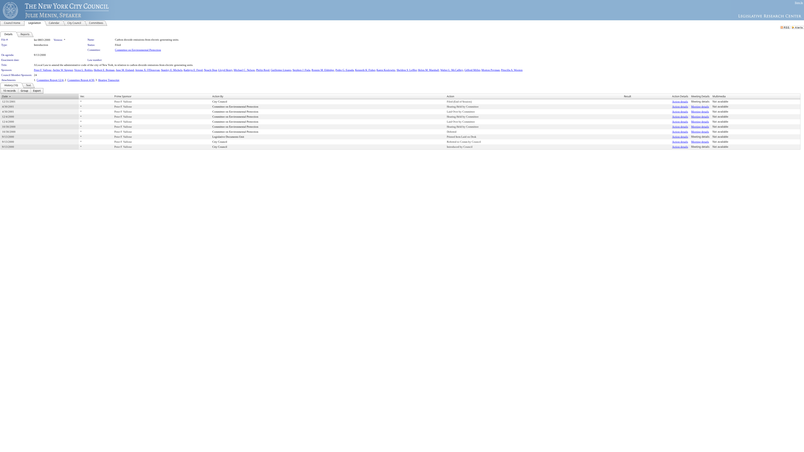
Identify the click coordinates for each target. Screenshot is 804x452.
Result (627, 96)
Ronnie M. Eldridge (323, 70)
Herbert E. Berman (104, 70)
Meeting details (700, 106)
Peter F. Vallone (43, 70)
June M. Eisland (125, 70)
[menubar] (21, 91)
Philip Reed (262, 70)
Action (450, 96)
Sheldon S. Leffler (407, 70)
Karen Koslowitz (385, 70)
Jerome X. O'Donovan (147, 70)
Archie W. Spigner (63, 70)
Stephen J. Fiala (301, 70)
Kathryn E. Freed (193, 70)
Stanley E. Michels (171, 70)
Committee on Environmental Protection (138, 49)
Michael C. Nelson (244, 70)
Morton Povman (490, 70)
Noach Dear (210, 70)
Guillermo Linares (281, 70)
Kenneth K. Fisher (365, 70)
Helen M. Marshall (428, 70)
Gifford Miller (472, 70)
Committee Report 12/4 (50, 80)
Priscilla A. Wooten (512, 70)
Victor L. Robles (83, 70)
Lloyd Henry (225, 70)
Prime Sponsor (122, 96)
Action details (680, 101)
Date (5, 96)
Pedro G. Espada (344, 70)
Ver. (82, 96)
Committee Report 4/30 (80, 80)
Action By (217, 96)
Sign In (799, 2)
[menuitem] (9, 90)
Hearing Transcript (108, 80)
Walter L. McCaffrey (451, 70)
